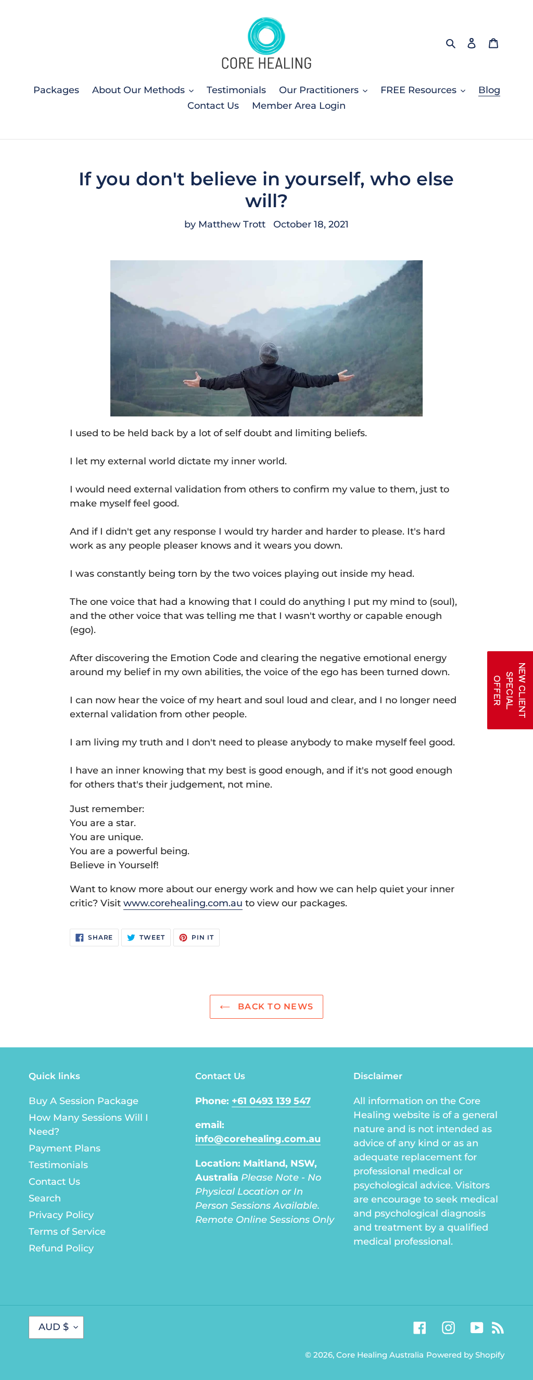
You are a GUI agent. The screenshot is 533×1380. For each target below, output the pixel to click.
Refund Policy (61, 1248)
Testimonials (58, 1165)
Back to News (274, 1006)
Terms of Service (67, 1231)
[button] (510, 690)
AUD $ (54, 1327)
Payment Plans (64, 1148)
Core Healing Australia (380, 1355)
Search (45, 1198)
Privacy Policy (61, 1215)
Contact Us (54, 1181)
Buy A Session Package (83, 1101)
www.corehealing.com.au (183, 903)
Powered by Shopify (465, 1355)
